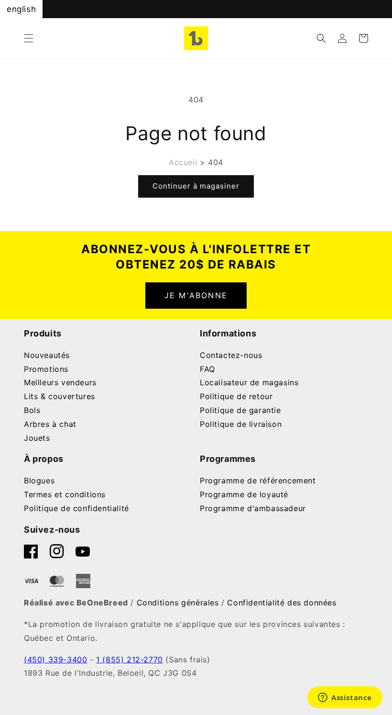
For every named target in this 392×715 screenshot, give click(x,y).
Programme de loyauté (244, 494)
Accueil (183, 162)
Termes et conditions (65, 494)
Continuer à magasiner (196, 185)
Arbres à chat (50, 424)
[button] (28, 38)
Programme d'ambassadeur (253, 508)
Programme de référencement (258, 480)
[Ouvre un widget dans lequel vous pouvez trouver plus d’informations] (344, 698)
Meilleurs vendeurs (60, 382)
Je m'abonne (196, 295)
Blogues (39, 480)
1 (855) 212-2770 (129, 659)
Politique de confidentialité (76, 508)
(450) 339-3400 (55, 659)
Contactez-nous (231, 355)
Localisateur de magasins (249, 382)
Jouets (37, 438)
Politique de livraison (241, 424)
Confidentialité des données (281, 602)
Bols (32, 410)
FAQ (207, 369)
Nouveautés (47, 355)
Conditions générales (178, 602)
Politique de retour (236, 396)
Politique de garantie (240, 410)
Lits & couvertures (59, 396)
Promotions (46, 369)
